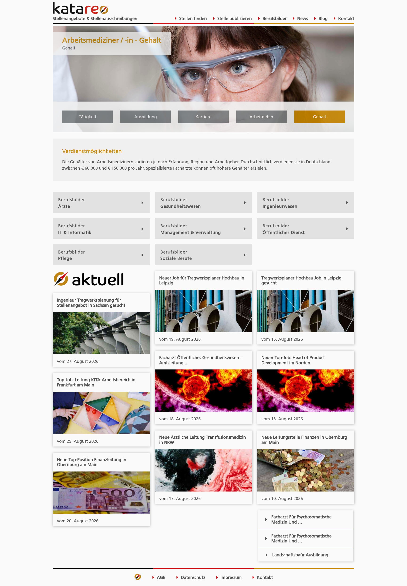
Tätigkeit (87, 116)
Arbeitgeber (261, 116)
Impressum (230, 577)
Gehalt (319, 116)
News (302, 18)
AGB (161, 577)
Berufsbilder (274, 18)
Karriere (203, 116)
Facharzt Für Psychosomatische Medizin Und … (301, 519)
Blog (322, 18)
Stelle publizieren (234, 18)
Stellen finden (192, 18)
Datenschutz (192, 577)
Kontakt (345, 18)
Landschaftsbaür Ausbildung (300, 554)
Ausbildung (145, 116)
